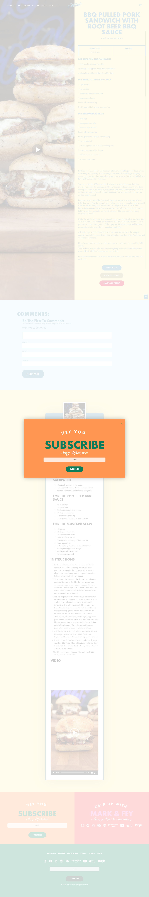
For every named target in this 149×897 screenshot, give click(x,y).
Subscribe (74, 469)
